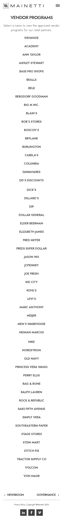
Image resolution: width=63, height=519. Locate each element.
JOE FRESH (31, 274)
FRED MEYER (31, 240)
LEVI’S (31, 299)
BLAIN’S (31, 113)
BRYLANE (31, 138)
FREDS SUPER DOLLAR (31, 248)
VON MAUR (32, 476)
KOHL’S (32, 290)
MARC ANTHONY (32, 307)
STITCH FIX (31, 451)
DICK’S (31, 190)
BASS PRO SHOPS (31, 71)
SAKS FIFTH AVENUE (31, 409)
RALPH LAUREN (31, 392)
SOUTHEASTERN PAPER (31, 426)
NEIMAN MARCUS (31, 332)
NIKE (31, 342)
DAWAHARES (31, 172)
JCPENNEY (31, 265)
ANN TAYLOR (31, 55)
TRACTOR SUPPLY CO (31, 459)
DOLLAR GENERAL (31, 215)
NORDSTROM (31, 350)
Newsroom (15, 495)
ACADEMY (31, 46)
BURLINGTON (31, 147)
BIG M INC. (31, 105)
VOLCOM (31, 467)
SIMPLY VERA (31, 417)
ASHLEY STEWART (31, 63)
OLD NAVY (31, 359)
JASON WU (31, 257)
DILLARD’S (31, 198)
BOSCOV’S (31, 130)
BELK (31, 88)
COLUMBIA (31, 164)
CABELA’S (31, 155)
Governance (46, 495)
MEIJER (31, 315)
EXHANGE (32, 38)
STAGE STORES (31, 434)
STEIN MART (31, 442)
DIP (31, 207)
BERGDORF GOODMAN (31, 96)
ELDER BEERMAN (31, 223)
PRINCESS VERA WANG (31, 367)
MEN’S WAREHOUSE (31, 324)
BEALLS (31, 80)
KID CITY (32, 282)
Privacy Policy (19, 504)
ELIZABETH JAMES (31, 232)
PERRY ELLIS (31, 375)
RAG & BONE (32, 384)
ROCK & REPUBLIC (31, 400)
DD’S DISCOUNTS (31, 180)
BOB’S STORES (31, 122)
